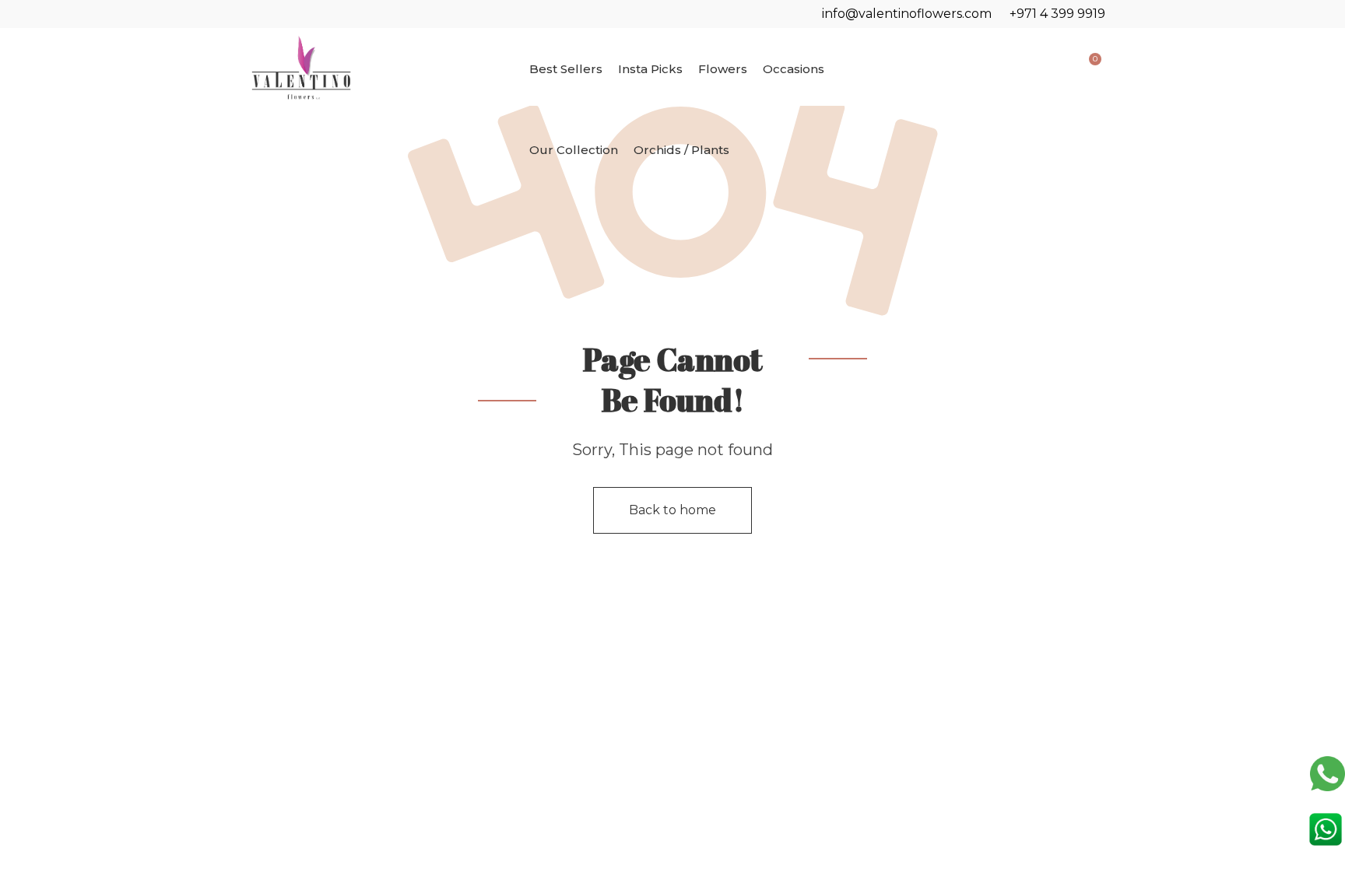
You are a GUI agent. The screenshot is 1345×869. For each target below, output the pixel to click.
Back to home (672, 510)
